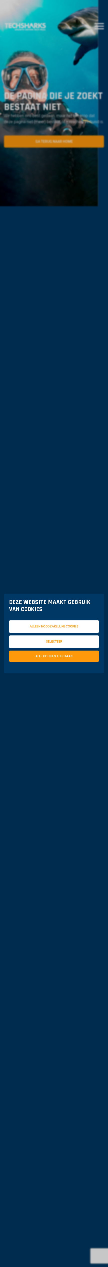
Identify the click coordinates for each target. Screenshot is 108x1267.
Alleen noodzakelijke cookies (54, 626)
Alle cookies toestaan (54, 656)
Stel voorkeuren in (54, 693)
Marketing (31, 681)
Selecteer (54, 641)
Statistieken (82, 677)
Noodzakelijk (34, 677)
